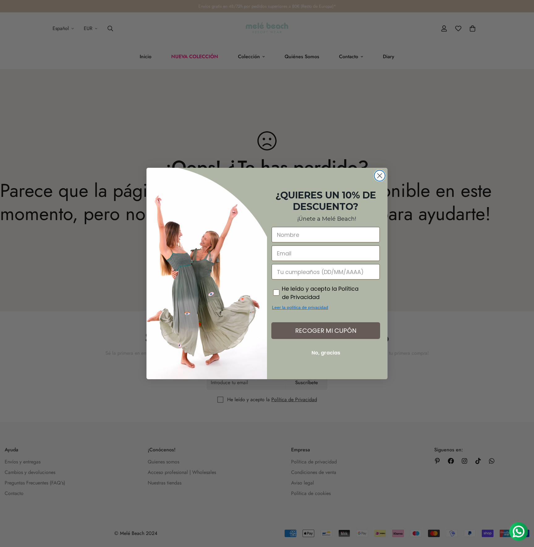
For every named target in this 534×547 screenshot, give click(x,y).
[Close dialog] (379, 175)
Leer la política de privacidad (300, 307)
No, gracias (326, 352)
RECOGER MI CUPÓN (326, 330)
